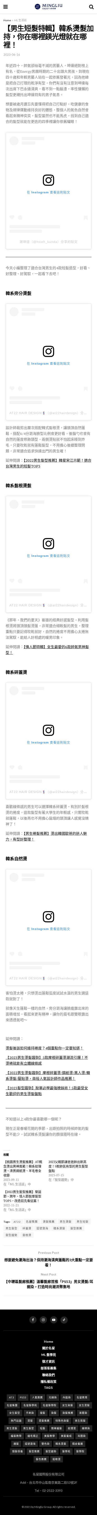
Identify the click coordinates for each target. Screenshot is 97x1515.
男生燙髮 (66, 1221)
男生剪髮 (80, 1420)
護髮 (16, 1443)
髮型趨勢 (11, 1235)
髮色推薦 (41, 1459)
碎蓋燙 (27, 1228)
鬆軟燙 (57, 1459)
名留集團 (32, 1221)
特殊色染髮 (62, 1420)
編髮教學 (16, 1435)
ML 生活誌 (20, 20)
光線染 (53, 1397)
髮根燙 (27, 1235)
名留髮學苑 (30, 1405)
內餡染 (67, 1397)
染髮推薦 (67, 1412)
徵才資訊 (48, 1361)
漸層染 (83, 1412)
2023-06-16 (11, 54)
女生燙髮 (84, 1405)
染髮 (54, 1412)
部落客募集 (48, 1368)
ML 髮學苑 (48, 1355)
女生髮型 (14, 1412)
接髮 (42, 1412)
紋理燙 (72, 1428)
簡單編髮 (56, 1428)
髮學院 (80, 1451)
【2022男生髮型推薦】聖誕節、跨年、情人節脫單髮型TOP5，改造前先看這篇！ (22, 1196)
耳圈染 (82, 1435)
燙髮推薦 (49, 1221)
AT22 (17, 1221)
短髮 (42, 1428)
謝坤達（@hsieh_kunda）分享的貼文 (49, 242)
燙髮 (30, 1420)
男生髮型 (11, 1228)
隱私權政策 (48, 1381)
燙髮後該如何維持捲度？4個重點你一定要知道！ (44, 1048)
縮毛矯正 (33, 1435)
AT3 (11, 1397)
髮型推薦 (76, 1228)
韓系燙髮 (59, 1228)
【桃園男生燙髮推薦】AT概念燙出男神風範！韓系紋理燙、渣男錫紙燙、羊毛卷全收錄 (22, 1168)
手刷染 (30, 1412)
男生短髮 (82, 1221)
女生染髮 (67, 1405)
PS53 (23, 1397)
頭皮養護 (77, 1443)
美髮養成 (66, 1435)
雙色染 (46, 1443)
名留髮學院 (49, 1405)
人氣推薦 (37, 1397)
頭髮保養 (17, 1451)
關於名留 (48, 1348)
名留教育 (82, 1397)
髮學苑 (66, 1451)
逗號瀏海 (42, 1228)
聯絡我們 (48, 1375)
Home (7, 20)
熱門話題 (16, 1420)
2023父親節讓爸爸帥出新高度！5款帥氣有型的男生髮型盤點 (68, 1166)
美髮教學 (49, 1435)
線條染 (86, 1428)
